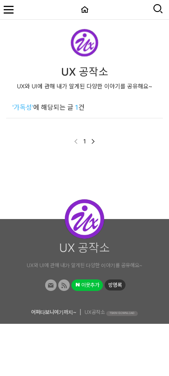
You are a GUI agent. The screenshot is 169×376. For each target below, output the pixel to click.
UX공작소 (94, 312)
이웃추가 (89, 285)
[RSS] (64, 285)
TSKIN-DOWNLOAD (122, 313)
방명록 (115, 285)
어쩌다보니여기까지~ (53, 312)
